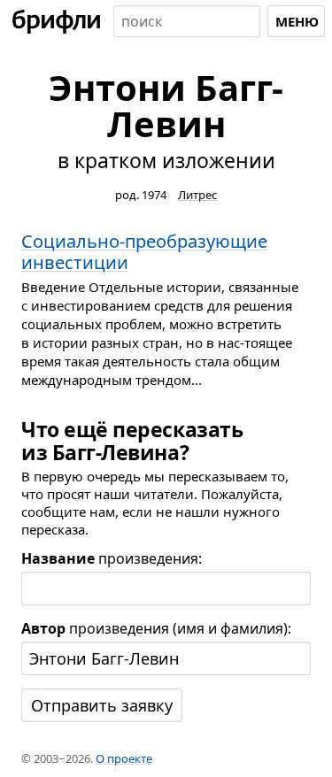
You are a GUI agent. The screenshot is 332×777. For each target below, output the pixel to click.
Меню (297, 21)
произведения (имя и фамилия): (156, 628)
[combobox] (186, 21)
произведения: (111, 558)
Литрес (197, 195)
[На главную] (56, 21)
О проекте (124, 758)
